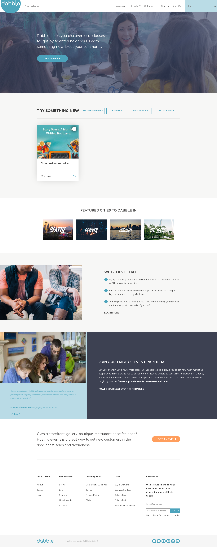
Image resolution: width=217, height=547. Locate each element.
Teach (40, 490)
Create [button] (135, 6)
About (40, 484)
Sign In (165, 6)
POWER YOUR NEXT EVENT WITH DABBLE (121, 389)
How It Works (65, 500)
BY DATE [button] (116, 111)
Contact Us (152, 476)
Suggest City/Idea (123, 490)
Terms (89, 490)
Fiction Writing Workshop (55, 163)
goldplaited (28, 407)
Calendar (149, 6)
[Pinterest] (178, 541)
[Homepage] (45, 541)
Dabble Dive (120, 495)
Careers (63, 505)
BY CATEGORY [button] (166, 111)
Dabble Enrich (121, 500)
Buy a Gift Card (122, 484)
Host (39, 495)
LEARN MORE (112, 312)
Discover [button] (121, 6)
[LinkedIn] (173, 541)
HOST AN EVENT (166, 439)
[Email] (154, 541)
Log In (62, 490)
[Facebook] (163, 541)
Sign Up (177, 6)
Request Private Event (125, 505)
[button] (33, 6)
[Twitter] (168, 541)
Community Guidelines (96, 484)
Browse (63, 484)
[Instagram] (159, 541)
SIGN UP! (175, 510)
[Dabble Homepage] (12, 6)
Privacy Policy (92, 495)
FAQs (88, 500)
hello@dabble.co (154, 504)
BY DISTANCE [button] (140, 111)
